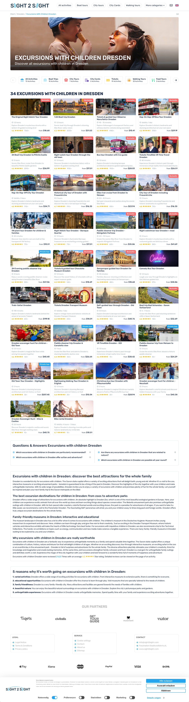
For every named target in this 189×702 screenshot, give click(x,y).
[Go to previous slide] (13, 80)
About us (81, 647)
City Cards (114, 5)
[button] (177, 5)
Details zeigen (154, 698)
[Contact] (171, 5)
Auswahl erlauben (166, 685)
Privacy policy (21, 649)
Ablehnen (166, 690)
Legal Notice (20, 642)
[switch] (81, 697)
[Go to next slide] (176, 80)
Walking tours (133, 5)
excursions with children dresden (41, 14)
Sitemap (81, 650)
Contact (80, 644)
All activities (65, 5)
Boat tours (82, 5)
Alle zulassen (165, 681)
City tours (99, 5)
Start (12, 14)
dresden (20, 14)
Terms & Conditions (23, 645)
